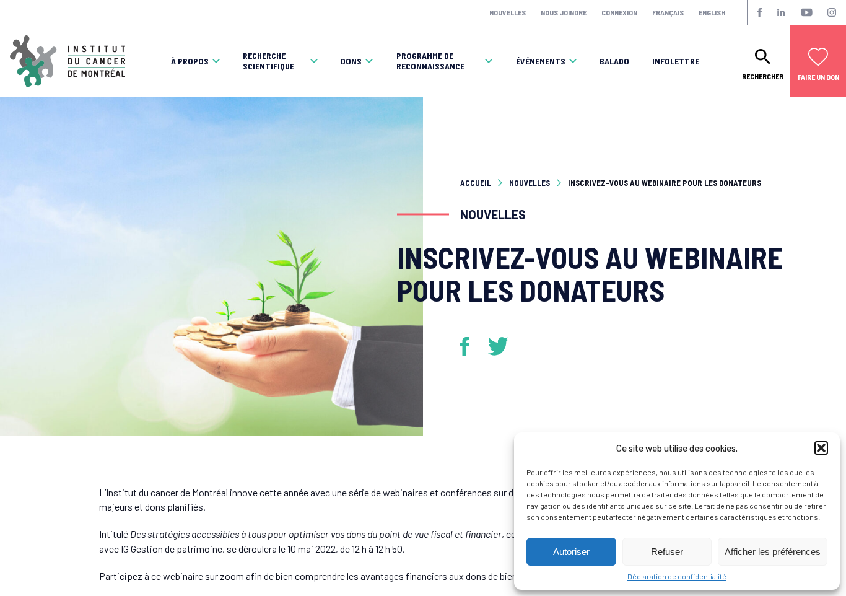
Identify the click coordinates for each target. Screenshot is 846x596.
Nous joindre (564, 12)
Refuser (667, 551)
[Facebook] (469, 346)
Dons (351, 61)
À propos (190, 61)
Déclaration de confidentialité (676, 576)
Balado (614, 61)
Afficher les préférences (773, 551)
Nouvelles (507, 12)
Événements (540, 61)
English (712, 12)
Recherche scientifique (268, 61)
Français (668, 12)
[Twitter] (498, 346)
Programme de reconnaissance (430, 61)
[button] (821, 448)
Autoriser (571, 551)
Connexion (619, 12)
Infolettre (675, 61)
